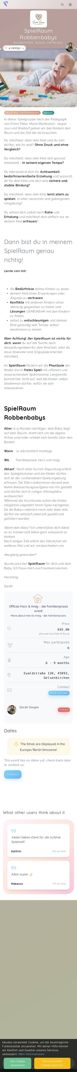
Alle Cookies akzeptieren (17, 1063)
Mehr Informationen (31, 1054)
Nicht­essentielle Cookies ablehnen (52, 1063)
